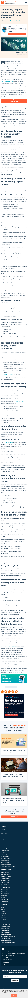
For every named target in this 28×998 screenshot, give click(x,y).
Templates (3, 913)
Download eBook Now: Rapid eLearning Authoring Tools (14, 100)
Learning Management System (8, 866)
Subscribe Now (14, 816)
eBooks (3, 909)
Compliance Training (5, 880)
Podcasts (3, 915)
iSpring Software (4, 899)
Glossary (3, 843)
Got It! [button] (14, 995)
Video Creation (6, 856)
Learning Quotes (5, 921)
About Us (3, 829)
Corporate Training (5, 926)
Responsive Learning (11, 687)
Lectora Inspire (4, 901)
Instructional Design (5, 938)
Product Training (5, 878)
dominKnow (4, 895)
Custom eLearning (5, 850)
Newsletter (3, 919)
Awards (2, 835)
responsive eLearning (7, 81)
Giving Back (4, 839)
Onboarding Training (5, 872)
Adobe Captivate (5, 893)
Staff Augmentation (5, 862)
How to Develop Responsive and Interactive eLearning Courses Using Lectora (13, 800)
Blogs (2, 907)
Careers (3, 837)
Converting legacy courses (8, 646)
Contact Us (3, 845)
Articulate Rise (4, 889)
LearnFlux (3, 917)
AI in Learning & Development (8, 936)
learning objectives (8, 374)
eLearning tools (20, 401)
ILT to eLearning (6, 852)
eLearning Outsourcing (6, 940)
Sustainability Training (6, 876)
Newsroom (3, 841)
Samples (3, 831)
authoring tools (8, 442)
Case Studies (4, 833)
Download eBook (17, 34)
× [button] (26, 990)
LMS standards (16, 413)
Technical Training (5, 882)
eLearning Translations (6, 864)
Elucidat (3, 897)
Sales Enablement (5, 884)
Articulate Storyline (5, 891)
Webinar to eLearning (7, 854)
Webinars (3, 911)
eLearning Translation (6, 934)
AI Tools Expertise (7, 858)
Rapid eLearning (5, 860)
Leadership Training (5, 874)
